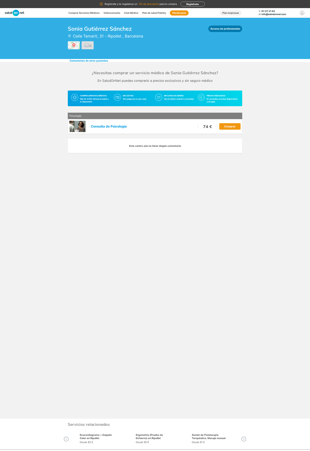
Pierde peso (179, 12)
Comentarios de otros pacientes (89, 60)
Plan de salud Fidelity (154, 12)
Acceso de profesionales (225, 28)
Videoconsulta (111, 12)
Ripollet (114, 36)
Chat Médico (131, 12)
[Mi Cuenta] (302, 13)
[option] (99, 439)
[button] (66, 439)
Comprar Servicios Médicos (84, 12)
